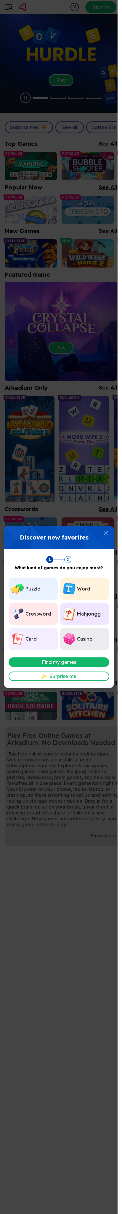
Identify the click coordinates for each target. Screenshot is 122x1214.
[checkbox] (33, 589)
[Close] (106, 533)
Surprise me (58, 676)
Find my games (59, 662)
